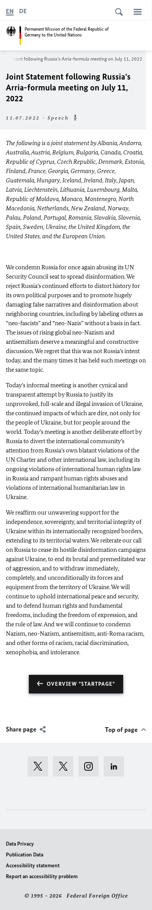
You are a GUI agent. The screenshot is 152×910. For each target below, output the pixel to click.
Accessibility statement (33, 865)
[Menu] (137, 11)
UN (129, 267)
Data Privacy (20, 844)
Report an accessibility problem (42, 876)
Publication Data (24, 854)
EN (10, 11)
